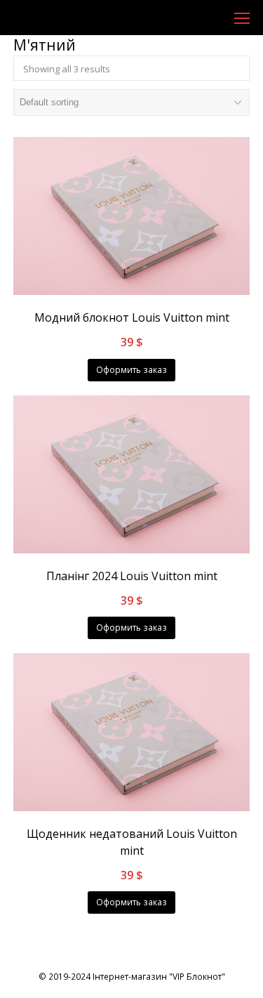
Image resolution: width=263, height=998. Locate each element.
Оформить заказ (131, 370)
